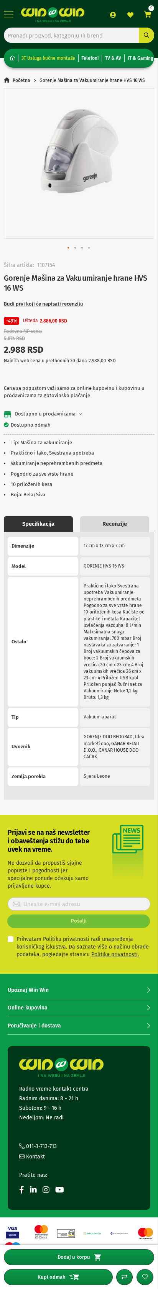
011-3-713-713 (41, 1146)
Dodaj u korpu (74, 1257)
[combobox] (79, 35)
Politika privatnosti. (115, 954)
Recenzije (114, 523)
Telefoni (90, 58)
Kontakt (35, 1156)
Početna (21, 80)
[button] (68, 248)
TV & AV (113, 58)
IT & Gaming (140, 58)
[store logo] (52, 14)
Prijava (113, 15)
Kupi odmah (52, 1277)
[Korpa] (147, 14)
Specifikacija (38, 523)
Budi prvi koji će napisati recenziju (43, 304)
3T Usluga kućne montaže (48, 58)
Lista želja (130, 15)
